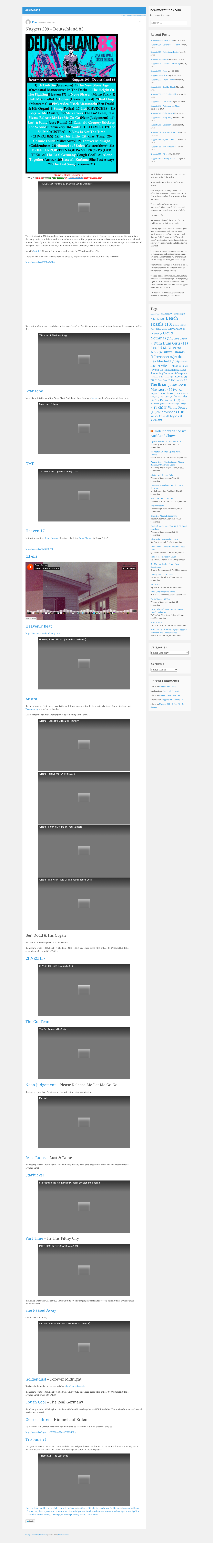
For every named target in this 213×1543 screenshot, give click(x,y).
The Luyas (166, 396)
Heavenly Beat (39, 626)
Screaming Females (164, 373)
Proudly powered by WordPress (36, 1535)
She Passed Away (41, 1310)
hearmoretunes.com (165, 10)
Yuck (156, 420)
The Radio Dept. (167, 400)
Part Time (34, 1238)
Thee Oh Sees (168, 393)
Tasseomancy (32, 709)
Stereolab (179, 376)
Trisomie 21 (36, 1439)
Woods (156, 416)
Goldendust (36, 1379)
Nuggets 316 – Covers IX (161, 125)
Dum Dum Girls (171, 343)
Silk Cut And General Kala (162, 475)
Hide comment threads (139, 15)
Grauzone (34, 391)
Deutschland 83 (76, 177)
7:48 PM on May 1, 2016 (46, 22)
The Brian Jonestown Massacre (168, 387)
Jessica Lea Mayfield (167, 358)
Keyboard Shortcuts (126, 15)
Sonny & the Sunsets (163, 377)
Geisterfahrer (38, 1419)
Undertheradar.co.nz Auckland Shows (168, 433)
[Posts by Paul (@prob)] (28, 23)
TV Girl (161, 408)
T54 (154, 380)
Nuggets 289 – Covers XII (170, 695)
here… (94, 398)
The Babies (179, 380)
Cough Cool (36, 1402)
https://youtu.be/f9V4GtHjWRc (40, 549)
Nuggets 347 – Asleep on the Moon (165, 106)
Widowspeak (170, 412)
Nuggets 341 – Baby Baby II (162, 113)
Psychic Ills (159, 369)
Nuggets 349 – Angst (159, 59)
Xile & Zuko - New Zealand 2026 (164, 539)
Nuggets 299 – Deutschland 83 (54, 29)
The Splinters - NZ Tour (161, 599)
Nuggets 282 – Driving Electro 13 (164, 158)
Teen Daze (164, 380)
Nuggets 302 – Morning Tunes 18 (165, 132)
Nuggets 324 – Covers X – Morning (165, 63)
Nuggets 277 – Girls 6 (160, 154)
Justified (37, 251)
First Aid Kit (161, 348)
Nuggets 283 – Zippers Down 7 (163, 139)
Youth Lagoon (173, 416)
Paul (35, 22)
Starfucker (35, 1175)
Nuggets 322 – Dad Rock (161, 101)
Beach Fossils (164, 321)
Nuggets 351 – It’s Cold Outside (164, 94)
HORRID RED (165, 357)
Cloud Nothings (162, 335)
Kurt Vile (163, 366)
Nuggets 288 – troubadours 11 (163, 146)
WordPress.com (63, 1535)
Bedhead (177, 325)
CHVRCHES (35, 958)
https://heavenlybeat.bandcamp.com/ (43, 633)
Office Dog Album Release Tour (164, 516)
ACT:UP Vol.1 (156, 622)
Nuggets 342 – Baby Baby (161, 117)
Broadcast (177, 328)
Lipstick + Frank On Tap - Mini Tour (166, 441)
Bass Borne (155, 584)
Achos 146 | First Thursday (162, 498)
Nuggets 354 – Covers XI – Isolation (165, 45)
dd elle (32, 556)
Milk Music (181, 366)
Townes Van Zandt (171, 404)
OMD (30, 463)
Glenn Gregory (51, 538)
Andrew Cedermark (174, 313)
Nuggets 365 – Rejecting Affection (165, 52)
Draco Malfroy (85, 538)
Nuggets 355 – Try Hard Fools (163, 87)
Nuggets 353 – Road (159, 71)
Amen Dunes (157, 314)
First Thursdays (157, 506)
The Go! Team (38, 1021)
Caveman (157, 333)
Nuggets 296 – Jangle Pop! (162, 40)
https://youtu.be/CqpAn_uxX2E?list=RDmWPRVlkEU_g (51, 1432)
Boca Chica (164, 329)
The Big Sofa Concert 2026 (162, 574)
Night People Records (74, 1386)
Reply (31, 1521)
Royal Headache (176, 369)
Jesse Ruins (36, 1157)
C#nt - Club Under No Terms (163, 592)
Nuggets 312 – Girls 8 (160, 75)
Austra (31, 699)
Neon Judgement (41, 1084)
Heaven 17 (35, 530)
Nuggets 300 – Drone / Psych (163, 79)
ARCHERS (158, 318)
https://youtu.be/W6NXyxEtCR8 (40, 262)
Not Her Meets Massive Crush (163, 557)
